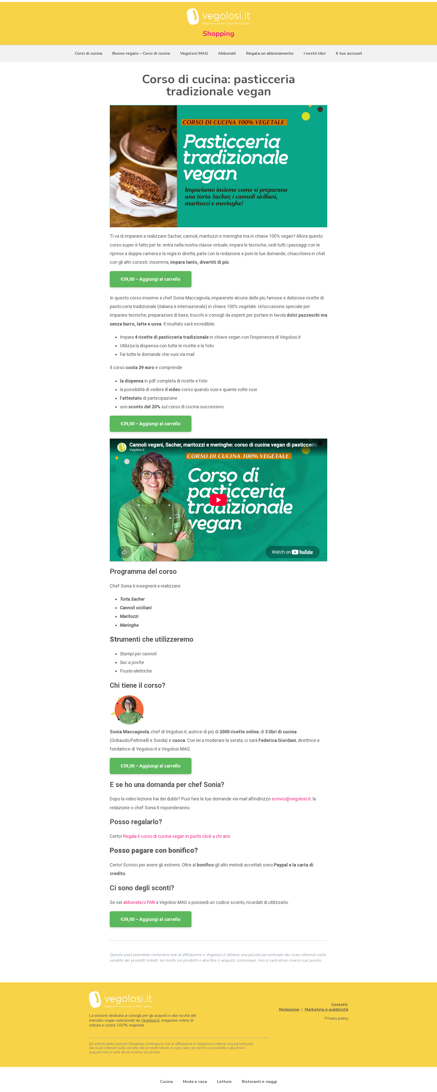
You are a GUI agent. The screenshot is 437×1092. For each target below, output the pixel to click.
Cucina (166, 1081)
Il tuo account (349, 53)
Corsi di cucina (88, 53)
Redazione (289, 1009)
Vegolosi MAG (194, 53)
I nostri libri (315, 53)
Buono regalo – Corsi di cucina (141, 53)
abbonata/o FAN (139, 902)
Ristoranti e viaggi (259, 1081)
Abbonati (227, 53)
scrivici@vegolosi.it (291, 798)
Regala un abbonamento (270, 53)
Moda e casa (195, 1081)
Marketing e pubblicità (326, 1009)
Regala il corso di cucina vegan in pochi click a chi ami (176, 836)
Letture (224, 1081)
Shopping (218, 33)
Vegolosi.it (150, 1020)
